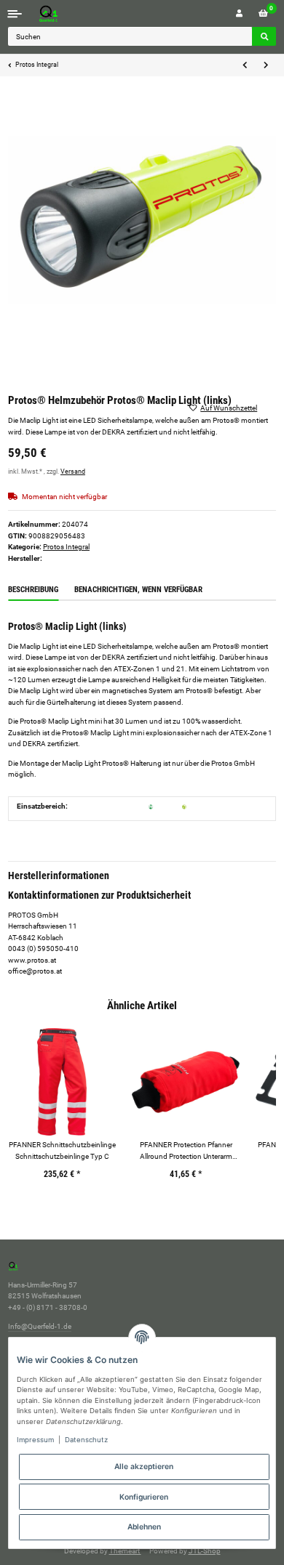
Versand (72, 471)
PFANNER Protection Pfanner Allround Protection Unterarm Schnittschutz (186, 1151)
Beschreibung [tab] (33, 589)
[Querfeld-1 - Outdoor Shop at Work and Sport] (63, 13)
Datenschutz (86, 1440)
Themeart (125, 1551)
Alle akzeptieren (143, 1466)
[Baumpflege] (184, 806)
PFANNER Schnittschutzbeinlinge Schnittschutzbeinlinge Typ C (62, 1150)
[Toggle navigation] (15, 13)
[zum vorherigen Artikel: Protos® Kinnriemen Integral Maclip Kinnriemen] (245, 65)
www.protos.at (32, 960)
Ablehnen (144, 1526)
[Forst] (150, 806)
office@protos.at (35, 971)
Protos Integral (66, 546)
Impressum (35, 1440)
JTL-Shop (205, 1551)
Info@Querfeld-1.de (39, 1326)
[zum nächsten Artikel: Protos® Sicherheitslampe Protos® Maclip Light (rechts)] (265, 65)
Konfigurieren (143, 1496)
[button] (239, 13)
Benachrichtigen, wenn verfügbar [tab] (138, 589)
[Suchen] (264, 36)
